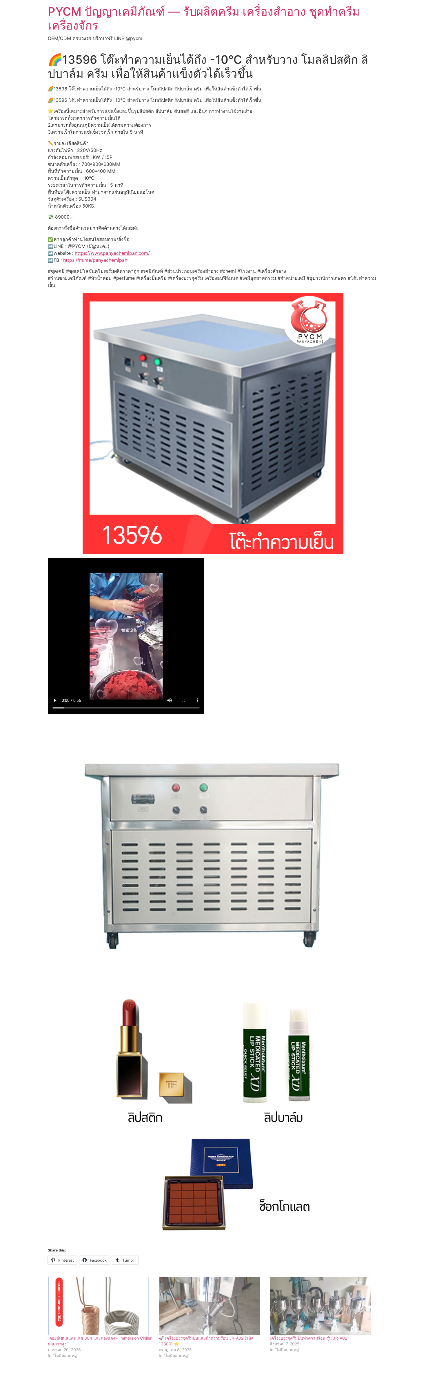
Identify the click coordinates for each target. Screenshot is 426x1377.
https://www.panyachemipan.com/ (112, 253)
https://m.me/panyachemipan (95, 260)
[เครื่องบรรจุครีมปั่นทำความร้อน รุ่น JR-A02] (322, 1306)
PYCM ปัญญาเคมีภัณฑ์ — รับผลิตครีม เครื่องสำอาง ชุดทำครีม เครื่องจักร (204, 18)
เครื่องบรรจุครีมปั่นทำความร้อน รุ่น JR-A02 (308, 1338)
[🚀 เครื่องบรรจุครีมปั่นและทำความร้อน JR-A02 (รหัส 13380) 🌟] (211, 1306)
